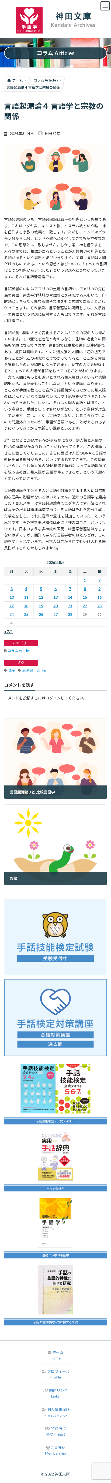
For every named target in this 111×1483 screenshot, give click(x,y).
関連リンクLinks (58, 1393)
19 (41, 605)
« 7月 (8, 631)
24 (11, 614)
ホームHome (57, 1355)
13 (55, 597)
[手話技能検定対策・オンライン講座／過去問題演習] (55, 1017)
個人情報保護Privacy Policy (57, 1412)
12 (41, 597)
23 (99, 605)
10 (11, 597)
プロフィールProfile (58, 1374)
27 (55, 614)
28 (70, 614)
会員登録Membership (55, 1450)
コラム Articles (19, 651)
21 (70, 605)
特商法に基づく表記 (56, 1431)
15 (85, 597)
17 (11, 605)
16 (99, 597)
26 (41, 614)
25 (26, 614)
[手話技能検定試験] (55, 937)
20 (55, 605)
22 (85, 605)
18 (26, 605)
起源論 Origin (34, 670)
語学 (11, 670)
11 (26, 597)
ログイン (53, 698)
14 (70, 597)
